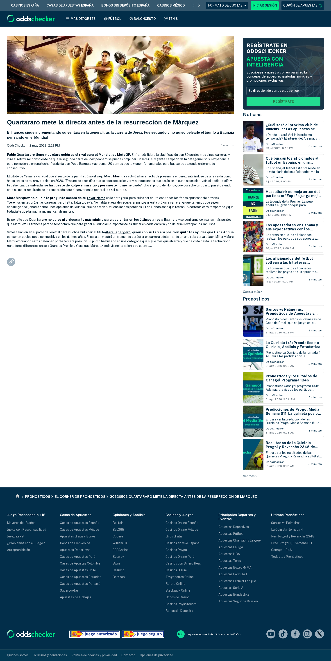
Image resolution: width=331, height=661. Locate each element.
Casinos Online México (182, 529)
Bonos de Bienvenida (75, 543)
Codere (118, 536)
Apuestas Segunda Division (238, 601)
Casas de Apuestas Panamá (80, 583)
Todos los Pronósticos (287, 556)
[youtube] (270, 634)
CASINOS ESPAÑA (25, 5)
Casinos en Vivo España (183, 543)
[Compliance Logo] (94, 634)
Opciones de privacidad (156, 655)
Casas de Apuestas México (79, 529)
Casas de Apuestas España (79, 523)
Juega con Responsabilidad (26, 529)
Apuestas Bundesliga (233, 594)
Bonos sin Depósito (179, 611)
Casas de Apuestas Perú (77, 556)
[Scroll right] (199, 5)
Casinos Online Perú (180, 556)
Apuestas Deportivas (75, 550)
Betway (118, 556)
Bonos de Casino (178, 597)
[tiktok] (283, 634)
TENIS (173, 19)
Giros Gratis (174, 536)
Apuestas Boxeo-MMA (235, 567)
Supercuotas (69, 590)
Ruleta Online (175, 583)
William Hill (121, 543)
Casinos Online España (182, 523)
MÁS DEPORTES (83, 19)
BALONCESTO (145, 19)
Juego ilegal (15, 536)
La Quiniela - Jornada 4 (287, 529)
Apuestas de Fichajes (75, 597)
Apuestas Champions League (239, 540)
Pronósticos (256, 299)
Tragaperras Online (180, 577)
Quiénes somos (18, 655)
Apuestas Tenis (229, 560)
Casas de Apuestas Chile (78, 570)
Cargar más (251, 292)
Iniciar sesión (264, 5)
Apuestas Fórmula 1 (232, 574)
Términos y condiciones (50, 655)
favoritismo (96, 198)
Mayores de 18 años (21, 523)
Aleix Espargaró (118, 232)
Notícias (252, 114)
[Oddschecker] (31, 634)
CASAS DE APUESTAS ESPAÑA (70, 5)
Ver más (249, 476)
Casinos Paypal (177, 550)
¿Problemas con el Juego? (26, 543)
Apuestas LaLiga (230, 547)
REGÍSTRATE (283, 101)
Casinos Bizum (176, 570)
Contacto (128, 655)
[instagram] (307, 634)
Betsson (119, 577)
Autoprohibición (18, 550)
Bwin (116, 563)
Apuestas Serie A (230, 588)
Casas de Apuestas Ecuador (80, 577)
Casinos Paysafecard (181, 604)
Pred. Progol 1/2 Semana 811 (291, 543)
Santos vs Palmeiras (285, 523)
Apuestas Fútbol (230, 533)
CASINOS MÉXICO (171, 5)
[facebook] (295, 634)
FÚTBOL (114, 19)
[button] (302, 5)
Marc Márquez (115, 176)
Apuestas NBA (229, 554)
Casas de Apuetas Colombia (80, 563)
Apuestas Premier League (237, 581)
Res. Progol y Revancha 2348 (292, 536)
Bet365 (118, 529)
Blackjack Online (178, 590)
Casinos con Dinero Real (183, 563)
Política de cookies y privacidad (94, 655)
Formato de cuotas (227, 5)
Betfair (118, 523)
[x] (319, 634)
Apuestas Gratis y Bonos (77, 536)
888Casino (121, 550)
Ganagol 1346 (281, 550)
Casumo (118, 570)
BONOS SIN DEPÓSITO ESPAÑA (125, 5)
